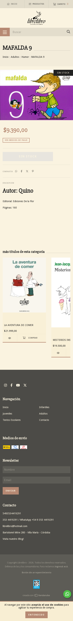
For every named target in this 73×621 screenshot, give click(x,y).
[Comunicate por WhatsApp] (67, 594)
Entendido (36, 615)
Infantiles (44, 407)
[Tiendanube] (36, 596)
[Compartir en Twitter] (27, 171)
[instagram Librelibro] (5, 385)
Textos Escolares (12, 420)
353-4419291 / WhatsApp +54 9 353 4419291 (28, 519)
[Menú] (5, 32)
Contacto (44, 420)
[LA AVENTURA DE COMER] (10, 338)
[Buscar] (68, 32)
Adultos (15, 56)
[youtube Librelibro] (18, 385)
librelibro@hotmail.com (15, 526)
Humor (25, 56)
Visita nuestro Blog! (13, 538)
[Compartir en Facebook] (21, 171)
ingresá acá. (61, 566)
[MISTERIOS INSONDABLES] (58, 353)
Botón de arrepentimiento (36, 572)
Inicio (6, 56)
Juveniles (7, 413)
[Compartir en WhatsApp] (16, 171)
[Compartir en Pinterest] (32, 171)
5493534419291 (12, 513)
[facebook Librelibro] (11, 385)
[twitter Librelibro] (25, 385)
